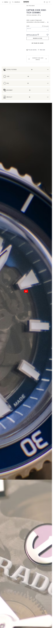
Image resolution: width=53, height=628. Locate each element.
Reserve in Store (37, 38)
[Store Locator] (44, 2)
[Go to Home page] (26, 2)
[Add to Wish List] (47, 35)
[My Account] (47, 2)
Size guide (46, 26)
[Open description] (48, 22)
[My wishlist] (49, 2)
